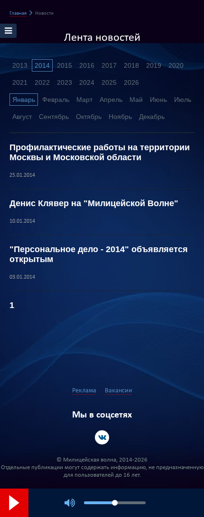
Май (136, 99)
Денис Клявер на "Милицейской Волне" (93, 203)
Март (84, 99)
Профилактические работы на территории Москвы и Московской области (99, 152)
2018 (131, 65)
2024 (86, 82)
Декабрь (152, 116)
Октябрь (89, 116)
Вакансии (118, 390)
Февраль (55, 99)
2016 (86, 65)
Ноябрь (120, 116)
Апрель (111, 99)
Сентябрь (54, 116)
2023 (64, 82)
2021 (20, 82)
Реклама (84, 390)
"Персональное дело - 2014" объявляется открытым (98, 254)
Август (22, 116)
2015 (64, 65)
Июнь (158, 99)
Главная (18, 13)
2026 (131, 82)
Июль (182, 99)
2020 (176, 65)
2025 (109, 82)
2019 (153, 65)
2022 (42, 82)
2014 (42, 65)
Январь (23, 99)
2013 (20, 65)
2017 (109, 65)
